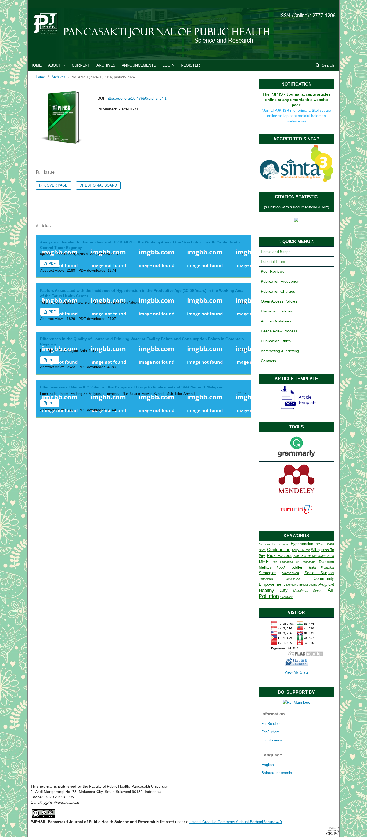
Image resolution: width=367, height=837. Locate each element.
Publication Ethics (276, 341)
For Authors (270, 732)
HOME (36, 65)
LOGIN (168, 65)
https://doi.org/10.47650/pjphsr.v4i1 (137, 98)
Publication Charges (278, 291)
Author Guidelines (276, 321)
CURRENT (81, 65)
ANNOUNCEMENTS (139, 65)
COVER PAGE (55, 185)
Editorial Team (273, 261)
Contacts (268, 361)
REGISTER (190, 65)
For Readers (270, 724)
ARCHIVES (105, 65)
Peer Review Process (279, 331)
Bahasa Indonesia (276, 772)
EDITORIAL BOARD (100, 185)
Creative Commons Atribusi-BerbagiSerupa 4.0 (241, 822)
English (267, 764)
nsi (198, 822)
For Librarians (272, 740)
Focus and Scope (276, 251)
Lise (192, 822)
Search (327, 65)
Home (40, 77)
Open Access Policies (279, 301)
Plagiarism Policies (277, 311)
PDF (52, 263)
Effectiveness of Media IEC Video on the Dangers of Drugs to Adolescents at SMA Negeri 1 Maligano (132, 387)
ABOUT (55, 65)
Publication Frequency (280, 281)
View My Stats (296, 672)
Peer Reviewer (273, 271)
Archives (58, 77)
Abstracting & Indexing (280, 351)
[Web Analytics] (296, 665)
